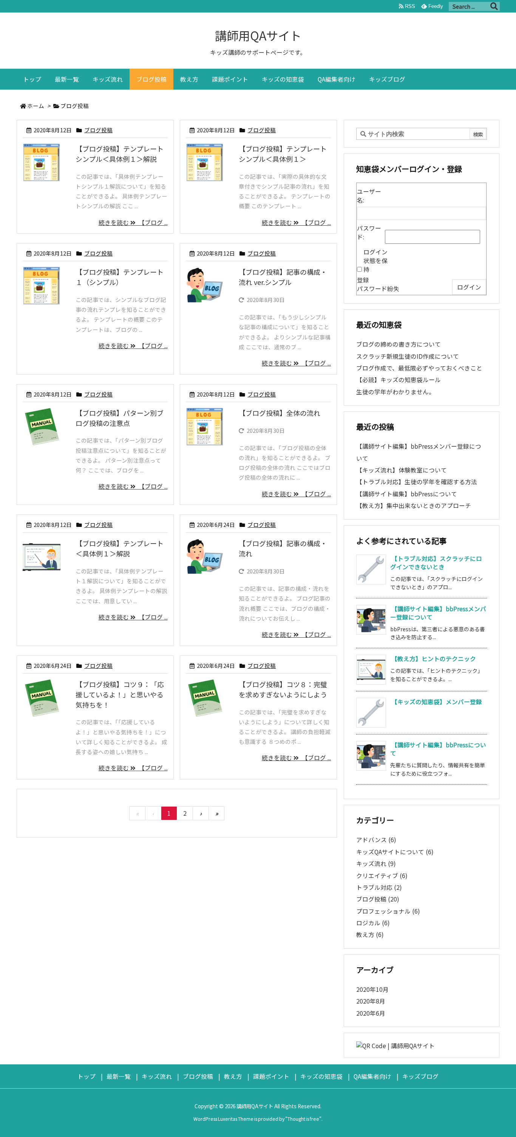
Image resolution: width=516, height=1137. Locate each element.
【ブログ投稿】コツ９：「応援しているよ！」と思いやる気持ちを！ (120, 694)
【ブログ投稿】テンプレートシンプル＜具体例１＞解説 (120, 154)
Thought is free (303, 1118)
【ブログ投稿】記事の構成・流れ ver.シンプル (283, 277)
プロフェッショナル (388, 911)
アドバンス (376, 839)
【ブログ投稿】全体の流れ (279, 413)
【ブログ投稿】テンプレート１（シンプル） (120, 277)
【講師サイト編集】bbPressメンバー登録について (438, 612)
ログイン (469, 287)
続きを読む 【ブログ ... (133, 222)
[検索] (494, 6)
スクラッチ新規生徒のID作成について (407, 356)
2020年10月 (372, 989)
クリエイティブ (382, 875)
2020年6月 (370, 1013)
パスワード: (369, 232)
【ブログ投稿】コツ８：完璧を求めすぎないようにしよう (283, 689)
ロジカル (373, 923)
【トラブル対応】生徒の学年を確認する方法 (416, 481)
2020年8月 (370, 1001)
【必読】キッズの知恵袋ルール (398, 379)
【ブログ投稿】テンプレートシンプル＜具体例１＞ (283, 154)
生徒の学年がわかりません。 (395, 391)
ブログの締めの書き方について (398, 344)
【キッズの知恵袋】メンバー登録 (436, 701)
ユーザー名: (369, 195)
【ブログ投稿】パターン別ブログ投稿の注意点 (120, 418)
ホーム (35, 106)
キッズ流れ (376, 863)
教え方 (370, 934)
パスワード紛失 (378, 288)
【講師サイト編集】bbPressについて (406, 493)
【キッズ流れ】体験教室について (401, 470)
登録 (363, 280)
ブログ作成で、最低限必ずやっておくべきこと (419, 368)
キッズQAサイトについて (395, 851)
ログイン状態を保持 (375, 261)
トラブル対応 (379, 887)
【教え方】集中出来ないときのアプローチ (413, 505)
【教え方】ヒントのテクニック (433, 658)
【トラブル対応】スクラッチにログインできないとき (436, 562)
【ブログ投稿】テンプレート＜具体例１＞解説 (120, 548)
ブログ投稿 (98, 130)
